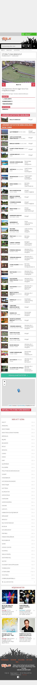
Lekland (4, 505)
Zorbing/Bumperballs (8, 578)
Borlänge (9, 50)
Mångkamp (5, 516)
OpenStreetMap (21, 405)
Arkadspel (5, 425)
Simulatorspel (6, 554)
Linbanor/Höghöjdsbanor (10, 512)
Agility (4, 422)
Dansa (4, 457)
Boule (4, 446)
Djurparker (5, 464)
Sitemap (24, 675)
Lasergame (5, 498)
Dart (3, 460)
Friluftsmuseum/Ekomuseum (10, 471)
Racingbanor (6, 540)
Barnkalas (5, 436)
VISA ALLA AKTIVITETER (17, 375)
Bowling (4, 450)
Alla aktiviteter (8, 582)
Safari (4, 544)
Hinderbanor (6, 478)
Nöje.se (3, 50)
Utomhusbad (6, 571)
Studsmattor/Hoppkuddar (10, 564)
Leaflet (10, 405)
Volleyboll (5, 575)
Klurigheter (5, 492)
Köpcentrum (6, 495)
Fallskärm (5, 467)
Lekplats (4, 509)
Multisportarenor (8, 523)
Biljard (4, 439)
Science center (6, 547)
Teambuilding (6, 568)
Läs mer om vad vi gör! (24, 669)
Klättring (5, 488)
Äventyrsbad (6, 429)
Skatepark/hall (6, 558)
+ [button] (4, 381)
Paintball (4, 533)
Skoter (4, 561)
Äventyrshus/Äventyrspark (10, 432)
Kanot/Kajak (5, 485)
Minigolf (4, 519)
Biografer (5, 443)
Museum (4, 526)
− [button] (4, 384)
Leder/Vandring (7, 502)
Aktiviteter (16, 50)
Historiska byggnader (8, 481)
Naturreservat (6, 530)
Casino (4, 453)
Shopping (5, 551)
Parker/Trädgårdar (8, 537)
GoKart (4, 474)
